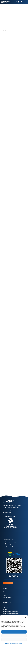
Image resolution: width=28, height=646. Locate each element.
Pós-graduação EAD (8, 539)
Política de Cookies (9, 643)
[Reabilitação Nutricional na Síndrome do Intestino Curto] (14, 167)
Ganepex (5, 609)
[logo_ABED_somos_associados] (14, 522)
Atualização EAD (7, 544)
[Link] (18, 2)
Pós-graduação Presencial (9, 543)
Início (13, 8)
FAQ (4, 605)
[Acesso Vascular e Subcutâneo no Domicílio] (14, 51)
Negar (14, 636)
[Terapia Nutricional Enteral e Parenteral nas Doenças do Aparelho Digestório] (14, 398)
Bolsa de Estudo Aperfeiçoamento (11, 613)
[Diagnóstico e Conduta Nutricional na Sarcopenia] (14, 90)
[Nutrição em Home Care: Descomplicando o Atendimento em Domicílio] (14, 282)
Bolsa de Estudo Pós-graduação (10, 611)
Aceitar (14, 632)
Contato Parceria (7, 615)
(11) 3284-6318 (7, 512)
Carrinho (5, 595)
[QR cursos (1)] (14, 564)
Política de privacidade (17, 643)
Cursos (4, 591)
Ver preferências (14, 640)
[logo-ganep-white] (5, 2)
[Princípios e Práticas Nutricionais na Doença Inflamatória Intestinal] (14, 205)
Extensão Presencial (8, 546)
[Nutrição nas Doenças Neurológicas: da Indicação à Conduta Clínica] (14, 244)
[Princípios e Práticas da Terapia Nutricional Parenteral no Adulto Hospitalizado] (14, 436)
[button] (26, 617)
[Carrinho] (21, 2)
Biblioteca (5, 607)
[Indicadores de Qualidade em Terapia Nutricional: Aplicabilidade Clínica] (14, 321)
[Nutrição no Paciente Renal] (14, 359)
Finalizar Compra (7, 597)
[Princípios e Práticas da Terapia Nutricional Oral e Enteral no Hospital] (14, 475)
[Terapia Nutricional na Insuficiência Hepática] (14, 128)
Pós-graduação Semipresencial (10, 541)
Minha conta (6, 593)
